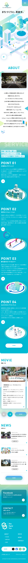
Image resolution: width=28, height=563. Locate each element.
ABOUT (6, 534)
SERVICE (7, 539)
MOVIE (20, 534)
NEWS (20, 537)
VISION (7, 537)
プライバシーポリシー (21, 554)
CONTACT (21, 541)
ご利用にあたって (5, 554)
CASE (6, 542)
